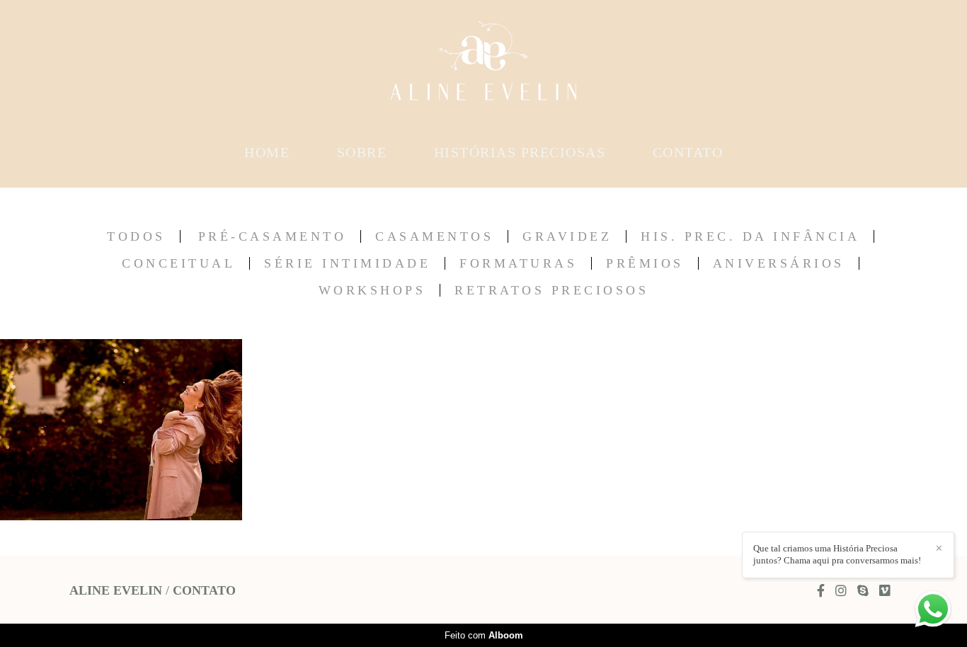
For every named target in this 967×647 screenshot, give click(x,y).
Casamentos (434, 236)
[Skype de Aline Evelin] (863, 590)
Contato (204, 590)
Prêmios (645, 263)
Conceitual (178, 263)
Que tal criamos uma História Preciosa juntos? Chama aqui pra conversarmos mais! (837, 554)
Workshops (372, 290)
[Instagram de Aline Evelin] (841, 590)
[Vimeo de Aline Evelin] (885, 590)
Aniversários (779, 263)
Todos (136, 236)
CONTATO (688, 152)
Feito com (484, 635)
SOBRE (362, 152)
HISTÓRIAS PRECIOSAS (520, 152)
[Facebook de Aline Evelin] (821, 590)
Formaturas (518, 263)
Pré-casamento (272, 236)
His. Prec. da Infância (750, 236)
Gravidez (567, 236)
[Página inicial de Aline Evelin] (483, 67)
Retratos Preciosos (551, 290)
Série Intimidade (347, 263)
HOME (267, 152)
